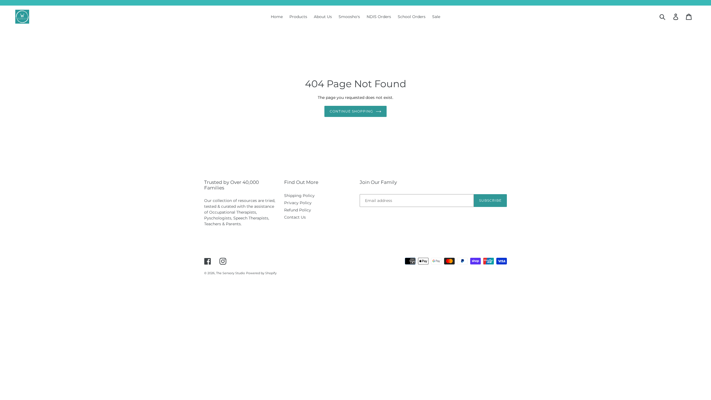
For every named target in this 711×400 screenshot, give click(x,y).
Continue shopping (351, 111)
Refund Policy (297, 210)
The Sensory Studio (230, 273)
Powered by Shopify (261, 273)
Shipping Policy (299, 195)
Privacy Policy (298, 202)
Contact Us (295, 217)
